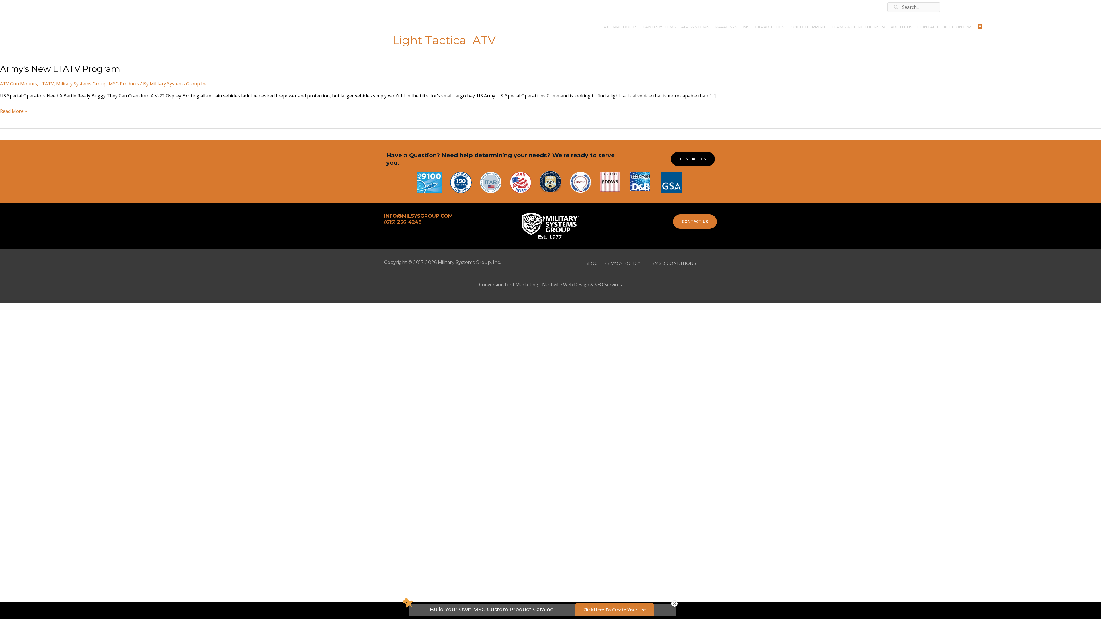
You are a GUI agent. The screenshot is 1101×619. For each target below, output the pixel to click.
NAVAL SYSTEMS (732, 27)
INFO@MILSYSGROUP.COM (418, 216)
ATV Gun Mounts (18, 84)
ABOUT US (901, 27)
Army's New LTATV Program (60, 69)
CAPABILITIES (769, 27)
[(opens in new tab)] (671, 182)
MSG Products (124, 84)
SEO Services (608, 284)
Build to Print (807, 27)
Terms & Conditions (855, 27)
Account (954, 27)
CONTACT (928, 27)
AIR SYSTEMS (695, 27)
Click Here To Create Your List (614, 609)
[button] (884, 27)
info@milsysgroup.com (185, 7)
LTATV (46, 84)
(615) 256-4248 (133, 7)
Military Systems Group (81, 84)
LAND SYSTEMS (659, 27)
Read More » (13, 112)
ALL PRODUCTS (621, 27)
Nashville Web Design (565, 284)
